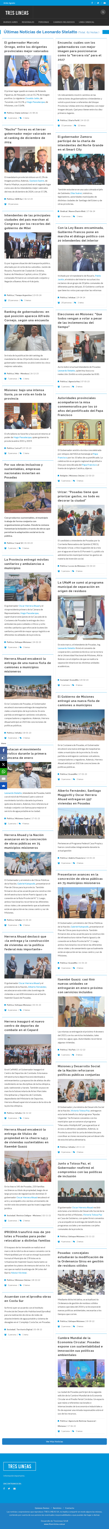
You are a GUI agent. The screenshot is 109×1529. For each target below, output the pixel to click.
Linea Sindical (86, 22)
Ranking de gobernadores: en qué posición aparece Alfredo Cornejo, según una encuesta (27, 316)
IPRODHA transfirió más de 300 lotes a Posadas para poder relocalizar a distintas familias (27, 1236)
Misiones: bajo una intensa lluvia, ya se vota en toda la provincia (25, 394)
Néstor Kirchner (19, 1272)
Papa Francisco (89, 464)
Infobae (72, 297)
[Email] (3, 778)
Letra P (18, 448)
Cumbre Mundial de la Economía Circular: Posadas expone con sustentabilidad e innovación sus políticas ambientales (80, 1346)
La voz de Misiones (77, 566)
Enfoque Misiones (23, 642)
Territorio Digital (24, 1329)
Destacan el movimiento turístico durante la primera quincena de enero (25, 754)
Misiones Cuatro (22, 818)
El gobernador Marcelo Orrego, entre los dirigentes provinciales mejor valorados (26, 47)
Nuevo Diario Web (77, 211)
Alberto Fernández (37, 986)
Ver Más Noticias (54, 1441)
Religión (64, 476)
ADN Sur (19, 199)
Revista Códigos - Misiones (29, 1215)
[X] (3, 764)
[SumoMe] (3, 785)
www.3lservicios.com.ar (54, 1524)
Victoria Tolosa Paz (80, 1110)
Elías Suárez (76, 193)
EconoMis (74, 680)
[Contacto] (105, 3)
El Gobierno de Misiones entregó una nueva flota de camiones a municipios (79, 701)
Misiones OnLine (76, 476)
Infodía (18, 733)
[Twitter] (99, 3)
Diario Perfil (74, 120)
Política (10, 113)
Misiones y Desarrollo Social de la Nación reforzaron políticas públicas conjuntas (79, 1070)
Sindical (63, 211)
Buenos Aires (10, 22)
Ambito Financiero (77, 858)
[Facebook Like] (3, 757)
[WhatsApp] (3, 771)
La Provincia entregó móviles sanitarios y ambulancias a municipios (26, 564)
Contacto (69, 1508)
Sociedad (64, 680)
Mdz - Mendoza (22, 373)
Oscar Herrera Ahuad (29, 605)
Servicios (57, 1508)
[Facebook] (93, 3)
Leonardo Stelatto (66, 370)
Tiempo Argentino (23, 295)
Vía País (72, 1050)
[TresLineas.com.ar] (18, 12)
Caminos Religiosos (64, 22)
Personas (43, 22)
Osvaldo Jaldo (32, 98)
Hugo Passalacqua (36, 102)
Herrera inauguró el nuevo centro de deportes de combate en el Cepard (24, 1026)
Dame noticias (21, 113)
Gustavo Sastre (36, 180)
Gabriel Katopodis (26, 883)
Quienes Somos (42, 1508)
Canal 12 (19, 543)
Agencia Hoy (74, 381)
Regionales (28, 22)
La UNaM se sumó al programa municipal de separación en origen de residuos (80, 587)
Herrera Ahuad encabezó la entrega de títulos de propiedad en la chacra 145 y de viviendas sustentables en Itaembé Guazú (26, 1138)
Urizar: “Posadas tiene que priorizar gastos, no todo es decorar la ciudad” (79, 496)
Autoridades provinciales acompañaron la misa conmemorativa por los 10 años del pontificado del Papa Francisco (80, 406)
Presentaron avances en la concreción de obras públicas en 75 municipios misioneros (80, 879)
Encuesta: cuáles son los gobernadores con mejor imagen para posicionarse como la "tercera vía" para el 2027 (79, 51)
